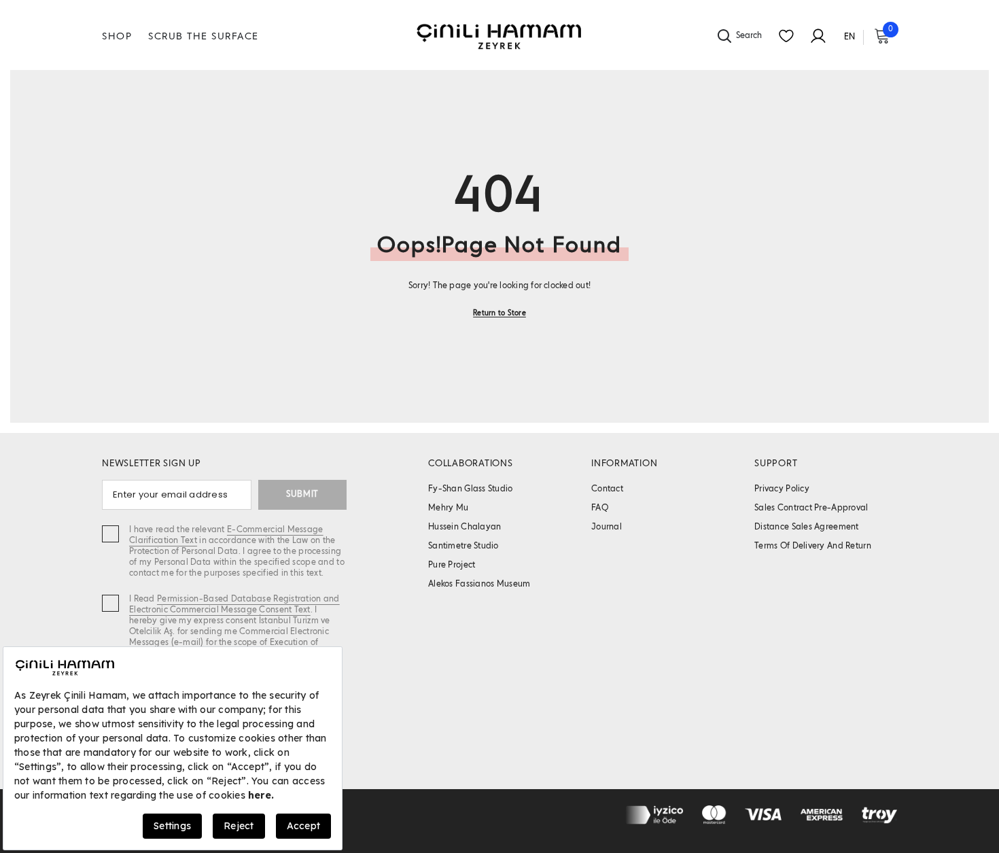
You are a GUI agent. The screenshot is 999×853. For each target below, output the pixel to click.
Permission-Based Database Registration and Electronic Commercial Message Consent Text (234, 604)
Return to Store (499, 313)
